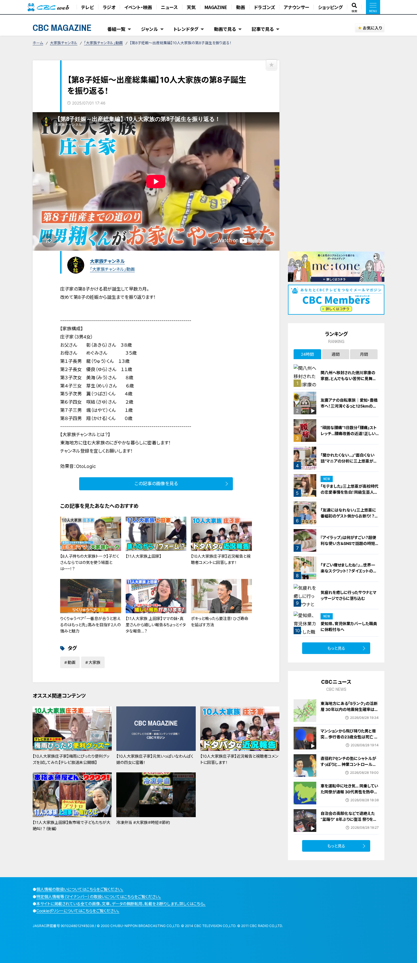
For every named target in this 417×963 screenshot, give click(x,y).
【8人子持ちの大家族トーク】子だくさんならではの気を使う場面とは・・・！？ (89, 562)
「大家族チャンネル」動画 (103, 43)
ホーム (38, 43)
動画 (240, 7)
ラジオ (109, 7)
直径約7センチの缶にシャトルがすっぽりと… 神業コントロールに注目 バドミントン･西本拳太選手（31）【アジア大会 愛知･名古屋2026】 (349, 770)
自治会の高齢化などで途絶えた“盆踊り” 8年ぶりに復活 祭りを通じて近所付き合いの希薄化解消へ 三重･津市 (350, 822)
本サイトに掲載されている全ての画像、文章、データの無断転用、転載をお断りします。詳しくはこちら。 (121, 903)
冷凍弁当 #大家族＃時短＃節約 (143, 822)
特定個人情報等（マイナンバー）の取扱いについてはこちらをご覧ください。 (98, 896)
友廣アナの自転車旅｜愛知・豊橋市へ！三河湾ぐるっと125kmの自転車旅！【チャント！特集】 (349, 406)
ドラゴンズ (264, 7)
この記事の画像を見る (156, 483)
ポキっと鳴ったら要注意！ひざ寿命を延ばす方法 (219, 621)
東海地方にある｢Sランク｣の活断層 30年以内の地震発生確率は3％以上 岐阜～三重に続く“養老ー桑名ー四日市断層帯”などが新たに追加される (349, 715)
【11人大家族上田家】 (143, 556)
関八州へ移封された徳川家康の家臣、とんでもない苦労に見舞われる (348, 378)
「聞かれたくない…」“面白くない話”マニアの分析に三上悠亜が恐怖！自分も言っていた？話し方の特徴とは (349, 464)
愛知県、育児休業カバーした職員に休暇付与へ (349, 626)
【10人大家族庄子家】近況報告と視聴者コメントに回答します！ (220, 559)
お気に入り (372, 27)
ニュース (169, 7)
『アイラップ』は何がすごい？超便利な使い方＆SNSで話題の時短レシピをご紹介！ (350, 543)
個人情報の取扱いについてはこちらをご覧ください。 (79, 889)
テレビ (87, 7)
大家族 (94, 662)
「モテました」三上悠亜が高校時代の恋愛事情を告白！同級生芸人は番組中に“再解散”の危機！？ (349, 492)
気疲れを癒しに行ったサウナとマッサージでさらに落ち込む (348, 595)
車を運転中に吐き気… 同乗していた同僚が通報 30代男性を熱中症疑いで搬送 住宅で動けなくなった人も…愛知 (349, 794)
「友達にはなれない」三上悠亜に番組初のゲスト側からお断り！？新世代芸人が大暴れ (349, 516)
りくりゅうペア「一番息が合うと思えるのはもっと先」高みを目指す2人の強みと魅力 (90, 625)
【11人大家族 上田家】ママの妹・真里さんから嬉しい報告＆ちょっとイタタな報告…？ (156, 625)
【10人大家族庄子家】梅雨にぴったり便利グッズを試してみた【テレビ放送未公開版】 (71, 759)
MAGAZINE (216, 7)
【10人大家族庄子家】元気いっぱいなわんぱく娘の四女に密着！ (154, 759)
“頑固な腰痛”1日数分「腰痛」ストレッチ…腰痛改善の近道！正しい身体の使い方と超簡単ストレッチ (349, 433)
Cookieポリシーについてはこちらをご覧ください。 (77, 910)
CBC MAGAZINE (62, 28)
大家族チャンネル (63, 43)
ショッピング (330, 7)
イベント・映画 (138, 7)
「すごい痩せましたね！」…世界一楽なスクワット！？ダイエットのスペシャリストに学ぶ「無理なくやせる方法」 (349, 574)
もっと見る (336, 648)
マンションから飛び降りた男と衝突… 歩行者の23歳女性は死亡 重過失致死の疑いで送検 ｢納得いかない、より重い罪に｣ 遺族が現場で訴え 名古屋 (349, 742)
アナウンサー (296, 7)
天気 (191, 7)
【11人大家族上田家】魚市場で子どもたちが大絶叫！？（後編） (71, 825)
